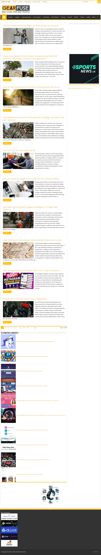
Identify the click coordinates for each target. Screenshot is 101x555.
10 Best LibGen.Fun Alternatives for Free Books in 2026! (31, 386)
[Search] (99, 1)
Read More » (7, 49)
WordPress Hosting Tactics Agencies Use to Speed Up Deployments (35, 341)
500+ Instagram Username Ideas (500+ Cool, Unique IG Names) (31, 270)
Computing (46, 17)
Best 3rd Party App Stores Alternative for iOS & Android (31, 430)
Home (4, 16)
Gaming (63, 17)
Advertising (28, 1)
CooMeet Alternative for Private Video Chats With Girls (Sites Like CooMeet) (37, 400)
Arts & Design (37, 17)
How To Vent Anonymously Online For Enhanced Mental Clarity (31, 87)
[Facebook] (85, 2)
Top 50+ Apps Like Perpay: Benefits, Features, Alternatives (32, 356)
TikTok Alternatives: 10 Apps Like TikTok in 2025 (29, 474)
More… (94, 17)
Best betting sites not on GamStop (80, 88)
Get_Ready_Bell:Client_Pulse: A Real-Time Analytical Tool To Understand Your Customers (40, 415)
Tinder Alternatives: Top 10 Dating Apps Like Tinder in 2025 (32, 459)
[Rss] (83, 2)
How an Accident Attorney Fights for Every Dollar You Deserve (30, 26)
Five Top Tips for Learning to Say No (19, 150)
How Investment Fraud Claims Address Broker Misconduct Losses (32, 240)
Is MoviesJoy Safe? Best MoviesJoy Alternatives (29, 371)
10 (20, 327)
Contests (44, 1)
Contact (20, 1)
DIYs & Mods (55, 17)
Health (88, 17)
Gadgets (17, 17)
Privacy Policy (36, 1)
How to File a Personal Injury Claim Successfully (24, 299)
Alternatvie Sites (26, 17)
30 (27, 327)
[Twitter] (87, 2)
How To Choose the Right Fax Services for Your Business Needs (31, 179)
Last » (35, 327)
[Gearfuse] (16, 8)
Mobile (76, 17)
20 (24, 327)
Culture (82, 17)
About (14, 1)
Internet (69, 17)
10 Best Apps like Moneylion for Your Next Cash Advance (32, 445)
